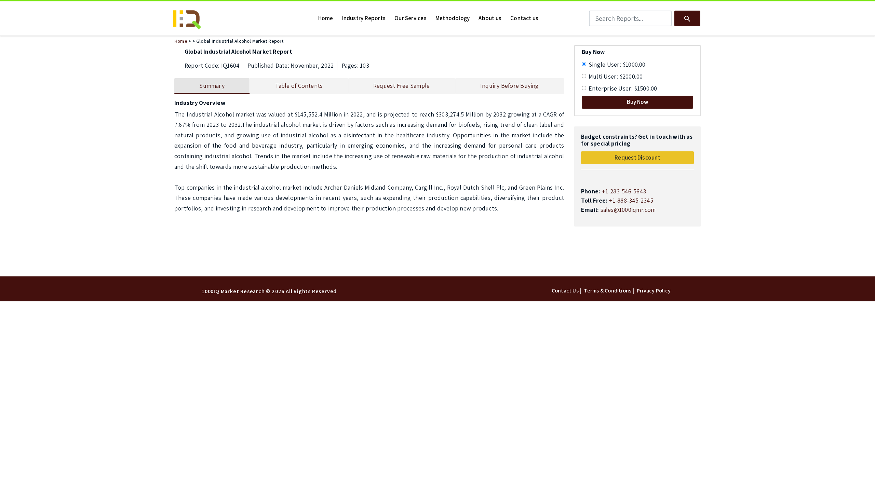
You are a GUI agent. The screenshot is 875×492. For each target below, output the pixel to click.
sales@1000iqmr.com (628, 210)
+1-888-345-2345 (631, 200)
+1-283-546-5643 (624, 191)
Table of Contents (299, 86)
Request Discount (637, 157)
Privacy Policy (654, 290)
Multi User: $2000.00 (616, 76)
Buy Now (637, 102)
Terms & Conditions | (609, 290)
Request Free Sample (401, 86)
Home (180, 41)
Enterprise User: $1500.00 (623, 88)
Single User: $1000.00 (617, 64)
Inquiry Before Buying (509, 86)
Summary (212, 86)
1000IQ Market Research (233, 291)
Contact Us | (566, 290)
